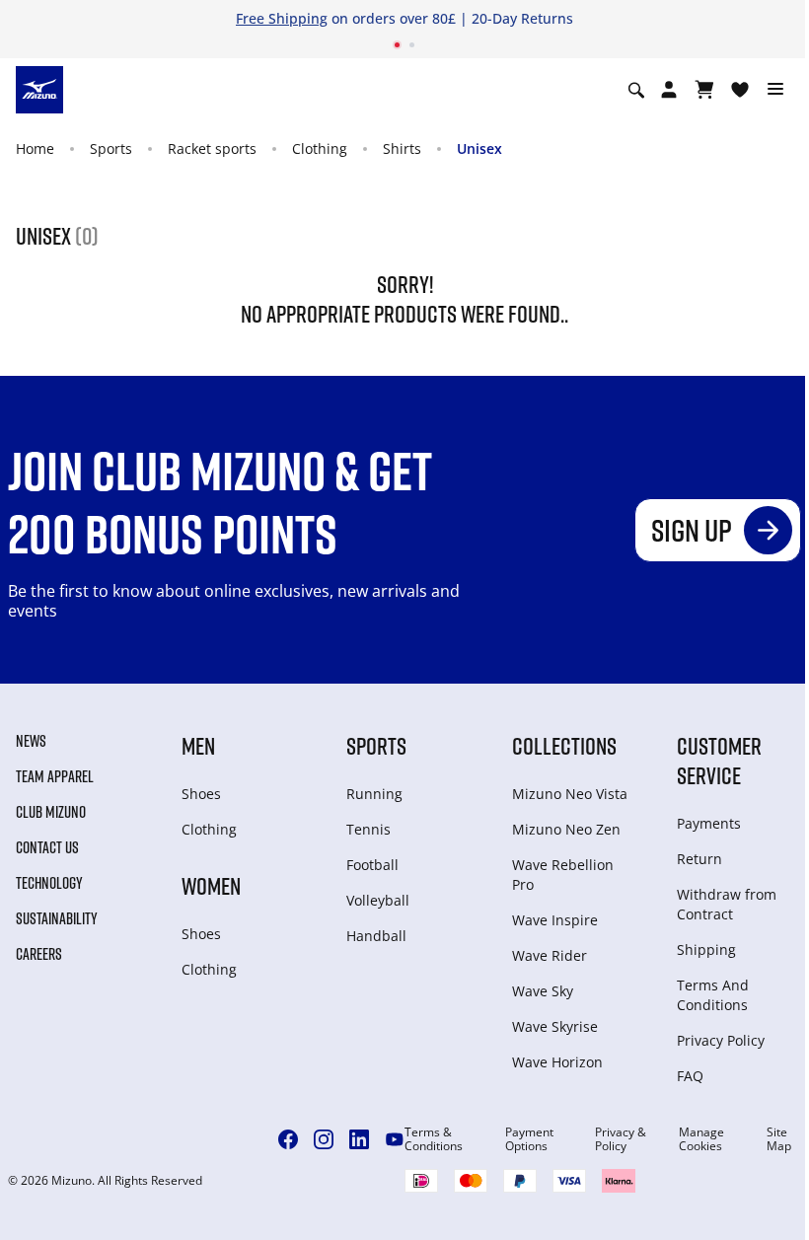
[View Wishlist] (740, 89)
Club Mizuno (51, 812)
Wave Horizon (557, 1062)
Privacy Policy (721, 1040)
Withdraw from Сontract (726, 904)
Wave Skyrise (555, 1026)
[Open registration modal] (669, 89)
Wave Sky (542, 991)
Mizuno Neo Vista (569, 793)
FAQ (690, 1075)
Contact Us (47, 847)
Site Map (779, 1139)
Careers (39, 954)
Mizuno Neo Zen (566, 829)
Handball (376, 935)
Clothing (319, 148)
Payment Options (529, 1139)
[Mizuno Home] (39, 89)
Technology (49, 883)
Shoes (201, 793)
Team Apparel (55, 776)
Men (198, 745)
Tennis (368, 829)
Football (372, 864)
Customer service (719, 760)
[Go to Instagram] (323, 1139)
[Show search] (636, 89)
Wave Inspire (555, 920)
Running (374, 793)
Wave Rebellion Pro (563, 874)
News (31, 741)
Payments (709, 823)
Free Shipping (282, 18)
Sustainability (57, 918)
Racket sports (212, 148)
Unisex (479, 148)
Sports (111, 148)
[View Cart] (704, 89)
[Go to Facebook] (288, 1139)
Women (211, 885)
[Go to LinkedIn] (359, 1139)
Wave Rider (549, 955)
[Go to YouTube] (394, 1139)
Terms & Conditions (433, 1139)
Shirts (402, 148)
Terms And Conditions (713, 995)
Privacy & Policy (620, 1139)
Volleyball (377, 900)
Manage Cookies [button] (701, 1139)
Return (699, 858)
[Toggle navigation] (775, 90)
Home (35, 148)
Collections (564, 745)
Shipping (706, 949)
